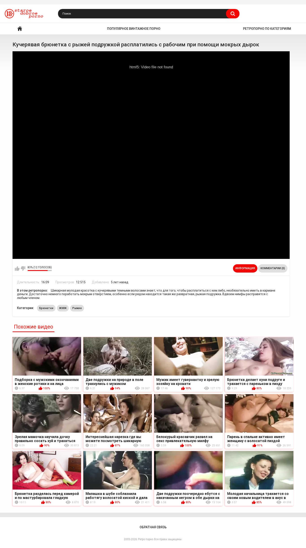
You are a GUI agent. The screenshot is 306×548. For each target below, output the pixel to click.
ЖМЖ (63, 308)
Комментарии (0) (273, 268)
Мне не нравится (23, 268)
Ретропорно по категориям (267, 28)
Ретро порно (145, 539)
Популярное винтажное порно (133, 28)
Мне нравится (17, 268)
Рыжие (77, 308)
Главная (19, 28)
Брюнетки (46, 308)
